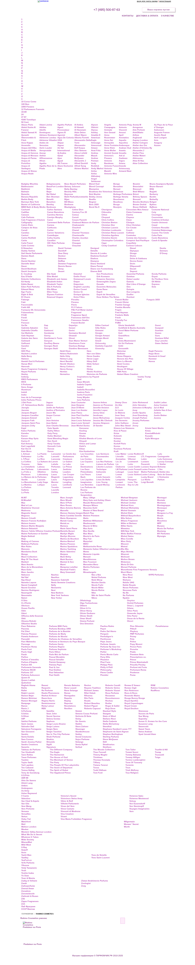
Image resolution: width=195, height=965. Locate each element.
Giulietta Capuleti (103, 346)
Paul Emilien (55, 670)
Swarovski (143, 726)
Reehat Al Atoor (49, 695)
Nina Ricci (128, 575)
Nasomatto (26, 595)
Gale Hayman (27, 335)
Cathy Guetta (53, 238)
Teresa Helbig (28, 770)
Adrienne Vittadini (48, 140)
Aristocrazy (124, 168)
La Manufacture (29, 482)
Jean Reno (76, 418)
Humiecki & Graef (157, 356)
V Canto (25, 796)
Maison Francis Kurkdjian (33, 521)
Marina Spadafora (68, 546)
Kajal (23, 428)
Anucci (122, 132)
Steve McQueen (110, 739)
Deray (61, 269)
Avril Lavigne (160, 137)
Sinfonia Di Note (83, 716)
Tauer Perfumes (28, 757)
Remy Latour (48, 706)
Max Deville (88, 531)
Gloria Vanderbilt (126, 325)
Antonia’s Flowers (108, 156)
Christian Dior (108, 225)
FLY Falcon (76, 307)
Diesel (133, 248)
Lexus (99, 459)
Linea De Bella (103, 479)
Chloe (104, 215)
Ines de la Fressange (31, 397)
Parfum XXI (26, 665)
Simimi (78, 711)
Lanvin (54, 461)
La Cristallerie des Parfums (28, 468)
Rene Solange (71, 690)
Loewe (119, 474)
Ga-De (24, 325)
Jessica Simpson (101, 423)
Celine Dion (77, 209)
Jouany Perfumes (140, 420)
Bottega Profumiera (122, 194)
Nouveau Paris (130, 590)
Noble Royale (129, 585)
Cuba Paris (157, 235)
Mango (24, 554)
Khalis (82, 436)
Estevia (130, 281)
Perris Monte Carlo (109, 654)
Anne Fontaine (111, 145)
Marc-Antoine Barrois (70, 508)
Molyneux (125, 562)
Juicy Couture (160, 405)
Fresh (118, 317)
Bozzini (136, 184)
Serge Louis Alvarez (56, 724)
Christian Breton (109, 222)
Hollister (121, 353)
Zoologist (86, 883)
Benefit (50, 199)
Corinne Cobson (134, 245)
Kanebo (25, 433)
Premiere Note (137, 654)
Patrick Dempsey (57, 662)
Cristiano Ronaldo (160, 227)
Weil (23, 824)
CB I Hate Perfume (56, 243)
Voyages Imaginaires (139, 809)
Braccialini (138, 186)
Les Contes (86, 459)
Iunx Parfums (83, 400)
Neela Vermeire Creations (63, 582)
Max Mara (88, 533)
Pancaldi (25, 639)
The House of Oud (59, 757)
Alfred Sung (80, 166)
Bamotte (25, 194)
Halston (25, 359)
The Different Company (61, 749)
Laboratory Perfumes (42, 475)
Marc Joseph (66, 497)
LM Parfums (121, 469)
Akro (59, 168)
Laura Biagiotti (55, 475)
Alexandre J (80, 161)
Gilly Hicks (100, 328)
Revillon (68, 708)
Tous (127, 767)
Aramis (122, 150)
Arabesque (124, 145)
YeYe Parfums (27, 863)
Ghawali (73, 335)
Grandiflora (123, 335)
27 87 (23, 117)
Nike (94, 593)
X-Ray (24, 847)
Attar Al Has (138, 161)
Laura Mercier (54, 480)
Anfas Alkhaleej (95, 174)
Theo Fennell (99, 752)
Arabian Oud (125, 148)
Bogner (92, 202)
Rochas (109, 701)
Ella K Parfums (54, 287)
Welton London (28, 827)
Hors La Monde (124, 361)
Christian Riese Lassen (112, 233)
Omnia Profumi (87, 621)
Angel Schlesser (96, 180)
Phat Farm (105, 662)
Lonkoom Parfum (120, 486)
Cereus (75, 215)
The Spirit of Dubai (59, 770)
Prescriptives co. (138, 657)
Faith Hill (25, 307)
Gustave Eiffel (162, 338)
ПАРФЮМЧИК (27, 914)
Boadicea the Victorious (100, 191)
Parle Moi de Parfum (59, 654)
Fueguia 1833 (153, 299)
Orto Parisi (132, 616)
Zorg (83, 886)
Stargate (107, 713)
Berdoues (51, 207)
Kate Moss (26, 451)
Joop (134, 410)
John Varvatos (139, 405)
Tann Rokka (27, 755)
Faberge (25, 299)
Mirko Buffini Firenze (131, 533)
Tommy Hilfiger (132, 757)
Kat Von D (26, 449)
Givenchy (99, 348)
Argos (122, 161)
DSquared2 (135, 266)
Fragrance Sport (79, 315)
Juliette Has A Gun (163, 410)
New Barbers (57, 593)
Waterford (26, 821)
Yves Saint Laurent (100, 857)
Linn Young (101, 482)
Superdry (142, 719)
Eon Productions (105, 274)
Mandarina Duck (29, 551)
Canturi (24, 235)
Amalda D (95, 135)
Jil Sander (98, 425)
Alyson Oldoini (94, 126)
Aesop (42, 153)
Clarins (129, 215)
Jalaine (49, 405)
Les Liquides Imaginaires (87, 480)
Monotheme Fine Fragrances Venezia (139, 569)
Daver (24, 266)
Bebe (49, 189)
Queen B (25, 677)
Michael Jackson (129, 500)
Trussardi (159, 755)
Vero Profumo (27, 809)
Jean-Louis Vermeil (80, 423)
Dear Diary (63, 253)
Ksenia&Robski (152, 433)
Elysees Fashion (55, 294)
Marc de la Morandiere (32, 567)
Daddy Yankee (28, 251)
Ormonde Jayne (134, 613)
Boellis (92, 199)
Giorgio (98, 333)
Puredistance (162, 626)
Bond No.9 (94, 207)
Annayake (109, 143)
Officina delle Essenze (32, 616)
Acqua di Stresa (29, 171)
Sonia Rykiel (81, 744)
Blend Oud (94, 184)
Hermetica (65, 374)
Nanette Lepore (28, 582)
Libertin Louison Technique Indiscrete (104, 469)
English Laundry (82, 287)
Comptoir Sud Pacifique (137, 240)
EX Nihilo (156, 281)
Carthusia (52, 227)
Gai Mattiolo (27, 333)
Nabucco (25, 575)
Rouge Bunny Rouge (134, 698)
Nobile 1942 (128, 582)
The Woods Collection (104, 749)
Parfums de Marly (57, 634)
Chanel (75, 230)
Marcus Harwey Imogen (71, 513)
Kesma (82, 433)
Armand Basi (125, 171)
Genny (47, 335)
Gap (46, 325)
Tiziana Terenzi (100, 765)
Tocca (96, 767)
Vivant (64, 816)
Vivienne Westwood (139, 798)
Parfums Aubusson (30, 675)
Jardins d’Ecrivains (55, 410)
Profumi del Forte (138, 667)
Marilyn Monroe (67, 536)
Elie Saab (51, 274)
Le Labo (67, 464)
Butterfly (154, 199)
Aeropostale (45, 150)
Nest (53, 590)
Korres (117, 446)
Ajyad (60, 161)
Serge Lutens (52, 726)
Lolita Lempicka (120, 478)
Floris (74, 305)
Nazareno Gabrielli (60, 580)
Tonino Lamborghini (135, 760)
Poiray (133, 636)
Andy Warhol (97, 168)
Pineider (104, 675)
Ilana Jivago (27, 387)
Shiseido (50, 742)
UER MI (24, 778)
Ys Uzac (25, 875)
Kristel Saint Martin (154, 428)
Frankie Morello (122, 307)
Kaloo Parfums (28, 431)
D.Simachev (27, 248)
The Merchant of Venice (61, 760)
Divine (133, 256)
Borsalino (118, 186)
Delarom (62, 258)
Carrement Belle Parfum (58, 222)
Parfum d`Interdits (30, 659)
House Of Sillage (125, 369)
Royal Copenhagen (133, 703)
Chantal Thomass (80, 233)
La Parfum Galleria (26, 488)
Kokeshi (118, 436)
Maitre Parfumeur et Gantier (34, 533)
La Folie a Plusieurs (26, 473)
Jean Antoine (52, 420)
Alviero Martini (81, 168)
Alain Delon (80, 132)
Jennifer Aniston (101, 407)
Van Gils (25, 803)
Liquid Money (103, 485)
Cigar (104, 243)
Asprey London (140, 140)
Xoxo (23, 852)
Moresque (162, 508)
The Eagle (55, 752)
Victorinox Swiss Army (71, 798)
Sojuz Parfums (82, 739)
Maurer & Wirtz (90, 526)
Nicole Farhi (97, 585)
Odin (23, 611)
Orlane (130, 608)
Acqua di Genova (29, 153)
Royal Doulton (131, 708)
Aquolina (123, 143)
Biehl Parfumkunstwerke (76, 197)
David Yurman (65, 248)
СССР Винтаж (28, 909)
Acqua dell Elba (29, 148)
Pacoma (25, 629)
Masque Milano (90, 505)
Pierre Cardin (106, 672)
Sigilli (49, 744)
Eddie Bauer (27, 284)
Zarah (24, 883)
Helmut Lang (66, 359)
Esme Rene (102, 289)
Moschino (162, 521)
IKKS (23, 382)
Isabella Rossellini (86, 389)
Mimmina (125, 528)
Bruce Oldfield (140, 207)
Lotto (130, 464)
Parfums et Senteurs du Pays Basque (67, 641)
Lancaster (56, 454)
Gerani (72, 328)
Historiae (121, 351)
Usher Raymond (29, 793)
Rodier (108, 703)
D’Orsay (163, 253)
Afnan (42, 161)
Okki (23, 618)
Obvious (25, 605)
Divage (133, 253)
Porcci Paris (136, 647)
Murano (161, 526)
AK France (62, 163)
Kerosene (84, 428)
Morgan (161, 510)
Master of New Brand (93, 510)
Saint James (27, 724)
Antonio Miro (110, 173)
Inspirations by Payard (88, 377)
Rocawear (110, 695)
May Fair (87, 539)
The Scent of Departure (61, 767)
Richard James (91, 690)
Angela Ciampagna (109, 126)
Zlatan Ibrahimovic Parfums (94, 881)
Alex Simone (80, 150)
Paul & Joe (54, 667)
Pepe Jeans (106, 641)
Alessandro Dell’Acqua (80, 146)
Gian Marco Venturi (78, 341)
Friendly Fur (121, 320)
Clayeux (130, 217)
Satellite (50, 711)
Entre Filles (79, 297)
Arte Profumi (139, 130)
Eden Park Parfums (30, 287)
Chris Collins (107, 220)
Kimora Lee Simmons (124, 428)
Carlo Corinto (27, 245)
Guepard (159, 328)
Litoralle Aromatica (120, 457)
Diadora (94, 258)
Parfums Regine (57, 647)
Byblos (153, 204)
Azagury (158, 143)
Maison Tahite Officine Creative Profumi (40, 531)
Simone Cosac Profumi (86, 713)
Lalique (41, 485)
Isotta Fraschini (84, 395)
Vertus (24, 816)
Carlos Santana (54, 209)
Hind (89, 366)
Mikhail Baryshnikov (131, 515)
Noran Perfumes (130, 587)
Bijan (66, 199)
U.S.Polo (25, 775)
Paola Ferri (26, 649)
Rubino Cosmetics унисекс (33, 918)
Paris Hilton (54, 652)
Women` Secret (131, 824)
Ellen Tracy (52, 292)
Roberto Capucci (92, 708)
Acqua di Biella (28, 150)
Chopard (105, 217)
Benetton (51, 202)
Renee (67, 693)
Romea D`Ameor (132, 685)
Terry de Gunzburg (30, 773)
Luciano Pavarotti (145, 462)
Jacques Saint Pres (30, 423)
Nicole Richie (98, 590)
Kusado (149, 436)
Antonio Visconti (123, 128)
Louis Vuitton (134, 474)
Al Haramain (80, 130)
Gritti (120, 346)
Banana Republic (29, 197)
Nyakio (126, 598)
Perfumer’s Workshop (110, 649)
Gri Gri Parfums (125, 343)
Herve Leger (92, 359)
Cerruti (75, 217)
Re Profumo (47, 690)
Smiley (78, 734)
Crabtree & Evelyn (160, 220)
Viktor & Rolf (67, 801)
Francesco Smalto (80, 320)
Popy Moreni (136, 644)
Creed (154, 225)
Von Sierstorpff (136, 806)
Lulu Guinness (165, 459)
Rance (24, 706)
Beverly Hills (70, 191)
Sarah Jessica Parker (31, 742)
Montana (161, 503)
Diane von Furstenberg (102, 269)
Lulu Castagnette (163, 455)
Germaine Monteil (77, 333)
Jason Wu (51, 413)
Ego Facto (26, 292)
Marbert (25, 562)
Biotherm (68, 204)
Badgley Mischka (29, 184)
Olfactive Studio (29, 623)
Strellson (107, 747)
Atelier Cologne (140, 143)
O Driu (24, 600)
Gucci (158, 325)
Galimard (25, 341)
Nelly (53, 585)
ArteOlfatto (138, 132)
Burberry (154, 194)
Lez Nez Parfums (104, 461)
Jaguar (49, 402)
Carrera (50, 225)
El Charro (25, 297)
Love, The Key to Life (133, 483)
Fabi (23, 302)
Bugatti (153, 191)
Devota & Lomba (99, 253)
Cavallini (51, 240)
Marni (63, 564)
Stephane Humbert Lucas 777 (117, 729)
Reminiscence (48, 703)
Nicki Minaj (97, 580)
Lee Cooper (68, 474)
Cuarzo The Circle (160, 233)
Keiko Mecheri (54, 436)
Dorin (132, 263)
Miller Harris (126, 526)
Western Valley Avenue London (36, 832)
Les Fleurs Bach (86, 475)
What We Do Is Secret (31, 834)
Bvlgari (153, 202)
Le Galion (67, 461)
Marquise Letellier (69, 567)
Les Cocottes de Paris (87, 455)
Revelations (70, 706)
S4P (23, 719)
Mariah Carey (66, 521)
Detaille (94, 251)
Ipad (79, 379)
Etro (129, 287)
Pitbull (133, 629)
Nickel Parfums (99, 577)
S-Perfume (26, 711)
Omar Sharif (85, 618)
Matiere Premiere (91, 515)
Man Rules (26, 546)
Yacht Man (26, 855)
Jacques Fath (28, 420)
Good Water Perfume (128, 330)
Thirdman (97, 757)
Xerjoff (24, 850)
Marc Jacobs (27, 572)
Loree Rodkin (134, 454)
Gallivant (25, 343)
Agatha (42, 163)
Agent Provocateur (63, 128)
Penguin (104, 634)
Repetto (68, 698)
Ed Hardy (25, 281)
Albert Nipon (80, 135)
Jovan (135, 423)
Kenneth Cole (54, 446)
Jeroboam (98, 415)
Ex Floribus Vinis (160, 279)
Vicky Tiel (26, 819)
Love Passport (132, 478)
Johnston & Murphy (142, 407)
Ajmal (60, 155)
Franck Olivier (122, 302)
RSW (153, 685)
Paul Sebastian (56, 672)
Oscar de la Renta (135, 618)
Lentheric (67, 485)
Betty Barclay (70, 189)
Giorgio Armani (102, 335)
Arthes (136, 135)
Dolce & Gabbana (138, 258)
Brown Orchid (139, 204)
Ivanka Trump (144, 377)
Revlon (87, 685)
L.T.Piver (25, 459)
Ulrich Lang (27, 783)
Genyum (48, 341)
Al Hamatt (79, 127)
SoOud (78, 747)
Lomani (119, 482)
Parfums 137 (27, 672)
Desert (61, 271)
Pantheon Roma (29, 647)
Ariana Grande (122, 164)
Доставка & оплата (147, 16)
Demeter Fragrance (67, 263)
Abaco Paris (27, 125)
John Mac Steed (123, 425)
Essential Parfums (135, 274)
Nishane (127, 580)
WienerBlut (26, 842)
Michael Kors (127, 505)
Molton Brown (128, 559)
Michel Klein (127, 513)
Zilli (23, 899)
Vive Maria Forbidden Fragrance (76, 819)
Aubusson (159, 130)
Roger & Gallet (112, 706)
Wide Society (27, 839)
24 (22, 114)
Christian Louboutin (111, 230)
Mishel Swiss (127, 536)
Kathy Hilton (54, 431)
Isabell (80, 387)
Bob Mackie (94, 194)
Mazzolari (87, 541)
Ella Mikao (52, 289)
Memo (86, 551)
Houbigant (122, 366)
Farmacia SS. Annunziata (33, 310)
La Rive (41, 459)
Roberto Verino (112, 688)
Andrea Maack (94, 154)
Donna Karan (136, 261)
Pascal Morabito (57, 657)
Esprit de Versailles (106, 294)
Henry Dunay (66, 369)
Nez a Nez (96, 575)
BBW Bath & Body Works (33, 207)
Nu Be (126, 593)
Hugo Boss (154, 353)
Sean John (51, 713)
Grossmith (123, 348)
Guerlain (159, 330)
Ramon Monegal (29, 701)
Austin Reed (160, 135)
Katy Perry (53, 433)
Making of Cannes (30, 541)
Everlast (130, 297)
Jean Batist (51, 423)
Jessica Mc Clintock (102, 420)
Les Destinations (87, 465)
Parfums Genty (56, 644)
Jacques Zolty (28, 425)
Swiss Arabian (145, 731)
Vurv (131, 811)
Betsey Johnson (72, 186)
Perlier (103, 652)
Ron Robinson (131, 690)
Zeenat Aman (27, 888)
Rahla (24, 688)
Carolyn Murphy (55, 217)
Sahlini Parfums (29, 721)
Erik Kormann (103, 276)
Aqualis (122, 140)
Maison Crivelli (28, 518)
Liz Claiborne (120, 465)
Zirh (23, 904)
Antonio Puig (125, 125)
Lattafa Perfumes (55, 465)
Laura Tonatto (55, 486)
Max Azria (88, 528)
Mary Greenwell (67, 572)
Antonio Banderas (108, 162)
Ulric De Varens (28, 780)
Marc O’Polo (66, 503)
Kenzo (51, 451)
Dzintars (164, 251)
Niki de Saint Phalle (101, 595)
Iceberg (25, 377)
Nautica (55, 575)
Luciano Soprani (149, 467)
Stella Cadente (110, 721)
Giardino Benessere (78, 348)
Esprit (99, 292)
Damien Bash (27, 256)
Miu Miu (125, 549)
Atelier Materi (139, 155)
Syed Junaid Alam (147, 734)
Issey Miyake (83, 397)
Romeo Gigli (130, 688)
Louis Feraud (134, 469)
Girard (98, 341)
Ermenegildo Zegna (106, 281)
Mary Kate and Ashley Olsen (97, 500)
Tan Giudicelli (28, 752)
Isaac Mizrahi (83, 382)
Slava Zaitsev (81, 726)
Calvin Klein (27, 225)
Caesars (25, 215)
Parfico (24, 657)
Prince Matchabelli (139, 662)
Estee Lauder (133, 279)
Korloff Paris (120, 443)
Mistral (124, 546)
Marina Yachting (68, 549)
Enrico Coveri (80, 289)
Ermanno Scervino (105, 279)
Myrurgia (161, 536)
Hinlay (90, 369)
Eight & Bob (27, 294)
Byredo (169, 184)
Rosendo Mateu (132, 695)
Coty (154, 212)
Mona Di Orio (127, 564)
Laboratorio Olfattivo (43, 470)
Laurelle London (55, 491)
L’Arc (160, 469)
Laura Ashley (54, 470)
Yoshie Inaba (27, 873)
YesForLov (26, 860)
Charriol (76, 240)
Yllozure (25, 865)
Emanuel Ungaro (55, 297)
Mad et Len (26, 505)
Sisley (78, 719)
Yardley (24, 857)
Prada (133, 652)
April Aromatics (124, 136)
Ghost (72, 338)
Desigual (95, 248)
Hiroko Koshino (94, 371)
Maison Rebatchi (29, 528)
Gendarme (49, 333)
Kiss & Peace (120, 431)
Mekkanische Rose (92, 546)
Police (133, 641)
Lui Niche (145, 479)
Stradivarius (108, 744)
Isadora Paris (83, 392)
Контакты (127, 16)
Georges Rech (51, 346)
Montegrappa (163, 505)
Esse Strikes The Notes (108, 297)
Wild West (26, 845)
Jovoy (135, 425)
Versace (25, 811)
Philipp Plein (106, 665)
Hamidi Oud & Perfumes (32, 361)
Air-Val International (63, 149)
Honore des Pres (125, 359)
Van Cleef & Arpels (30, 801)
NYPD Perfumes (156, 575)
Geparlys (73, 325)
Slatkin (78, 724)
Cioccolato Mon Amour (137, 209)
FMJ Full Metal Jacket (82, 310)
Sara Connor (27, 739)
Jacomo (25, 410)
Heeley (24, 374)
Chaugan (76, 243)
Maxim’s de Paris (91, 536)
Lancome (55, 459)
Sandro (24, 734)
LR (142, 454)
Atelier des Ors (140, 145)
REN (44, 708)
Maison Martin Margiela (32, 526)
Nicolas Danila (98, 582)
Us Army (25, 791)
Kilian (82, 449)
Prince (133, 659)
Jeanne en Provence (103, 405)
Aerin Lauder (45, 148)
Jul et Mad (159, 407)
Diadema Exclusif (99, 256)
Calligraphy (26, 222)
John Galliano (122, 423)
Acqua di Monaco (29, 155)
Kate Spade (53, 428)
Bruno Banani (156, 186)
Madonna (25, 510)
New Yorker (56, 598)
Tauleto (25, 760)
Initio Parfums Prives (31, 400)
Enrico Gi (78, 292)
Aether (42, 155)
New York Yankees (60, 595)
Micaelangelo (89, 572)
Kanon (24, 436)
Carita (24, 240)
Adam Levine (45, 125)
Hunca (152, 361)
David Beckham (28, 269)
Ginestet (99, 330)
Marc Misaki (66, 500)
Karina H (25, 441)
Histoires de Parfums (97, 374)
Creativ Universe (160, 222)
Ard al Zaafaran (123, 156)
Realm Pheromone (50, 693)
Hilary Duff (92, 361)
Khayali (83, 441)
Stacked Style (109, 711)
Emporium (79, 284)
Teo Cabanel (27, 767)
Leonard (67, 487)
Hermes (63, 371)
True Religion (131, 773)
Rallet (24, 690)
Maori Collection (29, 557)
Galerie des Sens (29, 338)
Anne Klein (109, 148)
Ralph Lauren (27, 693)
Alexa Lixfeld (80, 153)
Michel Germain (128, 510)
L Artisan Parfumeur (26, 455)
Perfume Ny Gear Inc (110, 647)
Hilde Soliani (93, 364)
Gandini (25, 346)
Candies (25, 233)
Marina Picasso (67, 544)
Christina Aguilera (110, 235)
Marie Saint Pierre (68, 528)
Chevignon (106, 209)
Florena (75, 302)
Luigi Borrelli (147, 482)
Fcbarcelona (27, 312)
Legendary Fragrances (68, 478)
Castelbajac (53, 235)
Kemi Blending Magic (58, 438)
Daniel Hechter (28, 261)
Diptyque (134, 251)
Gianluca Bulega (77, 346)
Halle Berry (26, 356)
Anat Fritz (95, 150)
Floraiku (75, 299)
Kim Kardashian (87, 451)
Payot (103, 629)
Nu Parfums (128, 595)
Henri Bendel (66, 361)
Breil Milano (138, 191)
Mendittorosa (89, 559)
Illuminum (26, 389)
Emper (77, 281)
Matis (86, 518)
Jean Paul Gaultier (80, 415)
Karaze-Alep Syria (29, 438)
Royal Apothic (131, 701)
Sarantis (25, 747)
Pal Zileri (25, 631)
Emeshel (78, 274)
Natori (24, 598)
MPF (159, 523)
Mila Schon (126, 518)
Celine (50, 245)
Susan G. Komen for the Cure (152, 721)
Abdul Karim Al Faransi (28, 128)
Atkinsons (138, 158)
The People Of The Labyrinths (64, 765)
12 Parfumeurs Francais (32, 109)
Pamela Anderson (29, 636)
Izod (140, 379)
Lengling (67, 482)
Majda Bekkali (28, 536)
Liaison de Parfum (105, 464)
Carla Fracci (27, 243)
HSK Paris (122, 371)
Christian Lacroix (109, 227)
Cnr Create (131, 227)
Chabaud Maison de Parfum (85, 222)
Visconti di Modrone (70, 811)
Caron (50, 220)
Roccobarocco (112, 698)
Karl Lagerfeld (28, 446)
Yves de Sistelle (99, 855)
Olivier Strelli (86, 616)
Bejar (49, 191)
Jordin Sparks (139, 413)
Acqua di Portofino (25, 162)
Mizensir (125, 554)
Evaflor (130, 294)
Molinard (125, 557)
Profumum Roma (138, 670)
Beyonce (68, 194)
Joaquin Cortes (122, 418)
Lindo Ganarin (103, 477)
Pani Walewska (28, 641)
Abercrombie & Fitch (28, 138)
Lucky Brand (147, 477)
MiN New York (127, 531)
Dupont (133, 271)
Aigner (60, 145)
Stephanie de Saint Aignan (116, 731)
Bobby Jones (95, 197)
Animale (108, 130)
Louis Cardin (134, 467)
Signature (51, 747)
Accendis (25, 145)
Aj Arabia (61, 153)
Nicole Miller (97, 587)
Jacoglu (25, 407)
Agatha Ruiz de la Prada (48, 167)
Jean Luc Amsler (79, 410)
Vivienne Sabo (136, 796)
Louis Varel (133, 472)
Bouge (116, 204)
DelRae (61, 261)
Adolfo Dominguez (44, 131)
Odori (24, 613)
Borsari (116, 189)
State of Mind (109, 716)
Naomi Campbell (29, 585)
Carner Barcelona (55, 212)
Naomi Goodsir (28, 587)
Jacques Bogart (29, 413)
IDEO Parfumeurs (29, 379)
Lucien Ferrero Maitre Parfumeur (149, 470)
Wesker (24, 829)
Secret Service (53, 716)
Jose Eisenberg (139, 415)
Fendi (24, 317)
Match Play (88, 513)
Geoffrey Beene (51, 343)
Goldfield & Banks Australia (131, 328)
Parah (24, 654)
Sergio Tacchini (54, 731)
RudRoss (155, 690)
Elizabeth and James (57, 279)
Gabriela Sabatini (29, 328)
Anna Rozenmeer (109, 136)
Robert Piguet (91, 706)
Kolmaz (117, 438)
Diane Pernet (97, 266)
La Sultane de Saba (44, 462)
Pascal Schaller (56, 659)
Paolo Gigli (26, 652)
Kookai (117, 441)
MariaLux (64, 523)
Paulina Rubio (107, 626)
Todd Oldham (99, 770)
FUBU (118, 323)
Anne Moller (110, 150)
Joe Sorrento (121, 420)
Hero (89, 351)
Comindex (131, 235)
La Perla (25, 492)
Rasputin (46, 688)
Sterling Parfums (111, 737)
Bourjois (117, 207)
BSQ (152, 189)
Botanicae (118, 191)
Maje (23, 539)
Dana (23, 258)
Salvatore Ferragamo (31, 729)
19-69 (24, 112)
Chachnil (76, 227)
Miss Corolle (127, 539)
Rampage (25, 703)
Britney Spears (140, 197)
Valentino (25, 798)
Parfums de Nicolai (58, 636)
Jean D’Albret (77, 407)
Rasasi (45, 685)
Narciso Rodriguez (30, 590)
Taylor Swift (27, 762)
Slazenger (80, 729)
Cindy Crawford (109, 245)
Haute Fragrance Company (34, 369)
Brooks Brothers (141, 202)
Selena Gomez (53, 719)
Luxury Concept (165, 461)
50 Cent (25, 122)
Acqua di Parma (29, 158)
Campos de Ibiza (29, 227)
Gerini (72, 330)
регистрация (165, 1)
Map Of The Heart (29, 559)
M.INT (24, 497)
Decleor (62, 256)
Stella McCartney (111, 724)
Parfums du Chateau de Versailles (65, 639)
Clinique (130, 222)
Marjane (64, 554)
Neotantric (56, 587)
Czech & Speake (159, 240)
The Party (54, 762)
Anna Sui (108, 140)
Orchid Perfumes (135, 603)
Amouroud (96, 145)
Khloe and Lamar (87, 443)
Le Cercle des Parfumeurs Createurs (69, 456)
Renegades (69, 695)
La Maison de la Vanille (29, 478)
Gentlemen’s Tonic (53, 338)
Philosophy (105, 670)
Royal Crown (130, 706)
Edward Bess (27, 289)
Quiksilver (26, 683)
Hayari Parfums (28, 371)
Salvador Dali (27, 726)
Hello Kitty (65, 356)
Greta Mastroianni (127, 341)
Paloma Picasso (29, 634)
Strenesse (143, 711)
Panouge (25, 644)
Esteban (131, 276)
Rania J (25, 708)
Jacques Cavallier (30, 415)
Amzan (94, 148)
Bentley (50, 204)
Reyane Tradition (92, 688)
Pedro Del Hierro (108, 631)
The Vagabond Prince (60, 773)
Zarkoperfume (28, 886)
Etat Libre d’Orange (136, 284)
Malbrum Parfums (29, 544)
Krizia (148, 431)
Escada (100, 284)
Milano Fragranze (129, 521)
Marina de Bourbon (69, 539)
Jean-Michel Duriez (80, 425)
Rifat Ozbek (90, 693)
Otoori (130, 621)
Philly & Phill (106, 667)
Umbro (24, 785)
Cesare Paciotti (79, 220)
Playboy (134, 631)
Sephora (50, 721)
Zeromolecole (28, 893)
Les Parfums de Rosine (88, 488)
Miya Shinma (127, 551)
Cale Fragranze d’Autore (33, 220)
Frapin (118, 310)
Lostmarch (133, 461)
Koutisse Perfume (122, 449)
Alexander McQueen (79, 156)
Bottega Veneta (120, 197)
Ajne (59, 158)
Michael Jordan (128, 503)
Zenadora (26, 891)
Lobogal (120, 472)
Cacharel (25, 209)
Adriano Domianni (48, 135)
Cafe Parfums (27, 217)
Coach (129, 230)
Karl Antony (27, 443)
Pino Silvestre (136, 626)
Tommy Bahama (133, 755)
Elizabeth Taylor (55, 284)
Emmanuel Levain (82, 279)
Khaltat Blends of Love (90, 438)
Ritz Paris (88, 698)
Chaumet (76, 245)
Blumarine (94, 189)
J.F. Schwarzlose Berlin (32, 405)
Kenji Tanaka (54, 443)
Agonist (61, 135)
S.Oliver (25, 716)
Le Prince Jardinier (67, 468)
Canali (24, 230)
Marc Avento (27, 564)
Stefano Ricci (109, 719)
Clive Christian (133, 225)
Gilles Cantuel (102, 325)
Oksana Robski (28, 621)
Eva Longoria (133, 292)
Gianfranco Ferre (77, 343)
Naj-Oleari (26, 580)
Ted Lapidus (27, 765)
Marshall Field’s (68, 569)
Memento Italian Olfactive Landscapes (102, 549)
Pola (132, 639)
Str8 (105, 742)
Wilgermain (129, 821)
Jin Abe (118, 405)
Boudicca (118, 202)
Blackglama (70, 207)
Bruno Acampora (158, 184)
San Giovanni (27, 731)
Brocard (137, 199)
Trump (158, 752)
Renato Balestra (72, 685)
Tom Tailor (130, 749)
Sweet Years (144, 729)
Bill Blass (69, 202)
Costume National (160, 209)
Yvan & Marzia (28, 878)
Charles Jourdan (80, 238)
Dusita (163, 248)
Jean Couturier (78, 402)
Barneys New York (30, 202)
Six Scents (80, 721)
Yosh (23, 870)
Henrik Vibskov (67, 364)
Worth (127, 827)
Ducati (133, 269)
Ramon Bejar (27, 695)
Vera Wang (26, 806)
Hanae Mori (26, 364)
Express (156, 284)
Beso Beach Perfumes (75, 184)
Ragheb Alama (28, 685)
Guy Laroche (161, 341)
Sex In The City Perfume (58, 734)
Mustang (161, 531)
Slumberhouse (82, 731)
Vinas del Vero (68, 806)
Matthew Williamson (93, 521)
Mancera (25, 549)
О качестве (167, 16)
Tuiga (157, 757)
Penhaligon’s (106, 636)
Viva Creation (67, 814)
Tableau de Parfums (31, 749)
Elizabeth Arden (54, 281)
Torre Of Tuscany (133, 762)
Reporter (68, 703)
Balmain (25, 191)
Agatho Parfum (64, 125)
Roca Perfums (112, 693)
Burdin (153, 197)
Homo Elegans (124, 356)
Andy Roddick (95, 164)
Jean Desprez (77, 405)
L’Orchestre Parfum (163, 478)
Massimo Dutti (90, 508)
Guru (157, 335)
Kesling (83, 431)
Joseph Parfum (139, 418)
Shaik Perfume (53, 737)
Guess (158, 333)
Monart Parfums (128, 567)
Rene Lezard (70, 688)
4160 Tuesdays (28, 119)
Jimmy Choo (121, 402)
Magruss (25, 515)
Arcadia (122, 153)
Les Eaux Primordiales (87, 470)
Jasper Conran (53, 415)
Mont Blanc (126, 572)
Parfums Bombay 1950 (60, 629)
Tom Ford (97, 773)
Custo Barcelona (160, 238)
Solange (79, 742)
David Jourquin (28, 271)
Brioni (136, 194)
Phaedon (104, 659)
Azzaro (157, 145)
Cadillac (25, 212)
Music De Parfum (165, 528)
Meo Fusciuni (90, 562)
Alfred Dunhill (81, 163)
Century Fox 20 (79, 212)
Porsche (134, 649)
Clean (129, 220)
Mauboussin (89, 523)
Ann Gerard (109, 132)
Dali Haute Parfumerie (31, 253)
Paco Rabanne (28, 626)
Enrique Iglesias (81, 294)
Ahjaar (60, 143)
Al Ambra (78, 125)
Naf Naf (24, 577)
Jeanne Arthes (100, 402)
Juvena (157, 418)
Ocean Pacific (28, 608)
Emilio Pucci (80, 276)
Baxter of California (30, 204)
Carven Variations (55, 233)
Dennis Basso (65, 266)
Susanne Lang (145, 724)
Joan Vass (120, 415)
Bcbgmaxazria (53, 184)
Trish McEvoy (132, 770)
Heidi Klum (65, 351)
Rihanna (88, 695)
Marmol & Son (67, 562)
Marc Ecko (26, 569)
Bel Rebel (51, 194)
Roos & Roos (130, 693)
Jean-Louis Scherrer (81, 420)
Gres (120, 338)
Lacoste (41, 479)
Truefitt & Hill (161, 749)
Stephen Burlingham (113, 734)
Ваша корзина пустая (158, 10)
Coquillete (131, 243)
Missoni (125, 544)
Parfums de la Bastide (59, 631)
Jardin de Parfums (55, 407)
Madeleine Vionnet (30, 508)
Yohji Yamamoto (29, 868)
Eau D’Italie (26, 276)
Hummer (153, 359)
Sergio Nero (52, 729)
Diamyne (95, 261)
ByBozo (153, 207)
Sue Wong (143, 716)
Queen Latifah (28, 680)
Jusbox (157, 413)
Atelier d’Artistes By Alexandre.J (142, 149)
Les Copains (87, 461)
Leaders (67, 472)
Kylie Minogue (152, 438)
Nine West (128, 577)
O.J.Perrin (26, 603)
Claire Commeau (134, 212)
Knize (116, 433)
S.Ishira (25, 713)
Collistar (130, 233)
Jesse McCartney (101, 418)
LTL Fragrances (148, 456)
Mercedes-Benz (90, 564)
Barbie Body (27, 199)
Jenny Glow (98, 413)
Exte (154, 287)
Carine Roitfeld (28, 238)
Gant (23, 348)
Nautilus (55, 577)
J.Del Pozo (26, 402)
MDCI (85, 544)
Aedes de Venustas (44, 144)
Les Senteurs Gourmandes (102, 455)
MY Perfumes (163, 533)
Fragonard (76, 312)
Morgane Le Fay (165, 513)
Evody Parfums (159, 274)
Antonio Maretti (108, 169)
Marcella (64, 510)
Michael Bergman (129, 497)
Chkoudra (106, 212)
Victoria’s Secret (68, 796)
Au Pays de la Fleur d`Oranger (163, 126)
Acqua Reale (27, 173)
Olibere (83, 605)
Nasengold (26, 593)
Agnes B (61, 132)
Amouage (95, 143)
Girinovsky (100, 343)
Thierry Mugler (100, 755)
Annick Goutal (111, 153)
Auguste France (162, 132)
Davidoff (62, 251)
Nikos (94, 598)
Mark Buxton (66, 559)
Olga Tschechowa (88, 603)
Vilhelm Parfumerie (70, 803)
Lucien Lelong (148, 474)
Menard (87, 557)
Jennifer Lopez (100, 410)
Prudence (134, 672)
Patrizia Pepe (55, 665)
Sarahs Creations (29, 744)
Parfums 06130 (28, 670)
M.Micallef (26, 500)
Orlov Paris (132, 611)
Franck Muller (121, 299)
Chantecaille (78, 235)
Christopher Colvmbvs (112, 240)
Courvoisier (157, 217)
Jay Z (48, 418)
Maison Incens (28, 523)
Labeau (41, 467)
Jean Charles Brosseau (57, 425)
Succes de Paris (146, 713)
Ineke (24, 395)
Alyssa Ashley (94, 131)
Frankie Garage (122, 305)
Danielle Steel (28, 263)
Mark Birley (65, 557)
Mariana (64, 526)
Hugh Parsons (155, 351)
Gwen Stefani (161, 343)
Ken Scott (52, 441)
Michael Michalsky (130, 508)
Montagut (162, 497)
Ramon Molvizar (29, 698)
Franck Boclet (78, 323)
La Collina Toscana (26, 462)
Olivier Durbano (87, 613)
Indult (24, 392)
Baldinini (25, 189)
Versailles (26, 814)
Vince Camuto (67, 809)
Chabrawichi (78, 225)
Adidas (42, 127)
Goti (120, 333)
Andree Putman (94, 159)
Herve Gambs (93, 356)
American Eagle (95, 138)
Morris (160, 518)
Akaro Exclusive (65, 166)
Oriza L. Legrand (135, 605)
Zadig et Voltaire (29, 881)
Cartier (50, 230)
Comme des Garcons (136, 238)
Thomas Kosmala (101, 760)
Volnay (132, 801)
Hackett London (29, 353)
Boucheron (118, 199)
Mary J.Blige (89, 497)
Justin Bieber (160, 415)
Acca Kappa (27, 143)
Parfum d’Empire (29, 662)
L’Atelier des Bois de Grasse (165, 473)
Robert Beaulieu (92, 703)
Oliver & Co (85, 608)
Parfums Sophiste (57, 649)
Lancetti (55, 456)
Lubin (144, 459)
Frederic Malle (122, 315)
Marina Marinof (67, 541)
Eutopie (130, 289)
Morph (160, 515)
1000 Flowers (27, 107)
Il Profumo (26, 384)
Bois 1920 (94, 204)
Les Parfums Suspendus (87, 493)
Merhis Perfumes (91, 567)
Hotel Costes (123, 364)
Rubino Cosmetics (160, 688)
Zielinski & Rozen (29, 896)
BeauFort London (55, 186)
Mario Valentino (67, 551)
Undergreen (27, 788)
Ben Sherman (53, 197)
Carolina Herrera (55, 215)
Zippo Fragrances (30, 901)
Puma (132, 675)
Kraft (116, 451)
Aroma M (137, 125)
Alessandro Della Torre (82, 141)
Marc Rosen (66, 505)
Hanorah (25, 366)
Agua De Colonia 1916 (65, 138)
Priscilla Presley (137, 665)
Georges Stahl (51, 348)
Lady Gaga (42, 482)
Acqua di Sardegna (26, 167)
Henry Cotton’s (67, 366)
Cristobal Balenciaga (162, 230)
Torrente (129, 765)
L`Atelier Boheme (162, 465)
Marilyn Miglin (67, 533)
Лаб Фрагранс (28, 906)
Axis (156, 140)
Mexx (85, 569)
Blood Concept (96, 186)
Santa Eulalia (27, 737)
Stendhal (107, 726)
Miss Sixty (126, 541)
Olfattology (85, 600)
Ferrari (24, 320)
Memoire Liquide (91, 554)
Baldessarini (27, 186)
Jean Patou (76, 413)
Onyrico (131, 600)
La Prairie (42, 454)
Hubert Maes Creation (127, 374)
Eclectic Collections (31, 279)
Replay (67, 701)
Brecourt (137, 189)
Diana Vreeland (98, 263)
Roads (87, 701)
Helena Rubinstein (69, 353)
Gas (46, 328)
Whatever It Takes (30, 837)
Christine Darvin (109, 238)
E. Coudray (26, 274)
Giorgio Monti (102, 338)
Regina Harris (48, 701)
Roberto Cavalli (112, 685)
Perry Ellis (105, 657)
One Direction (86, 623)
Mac (23, 503)
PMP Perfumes (137, 634)
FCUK (24, 315)
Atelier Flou (138, 153)
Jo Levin (119, 410)
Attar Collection (140, 163)
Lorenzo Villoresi (132, 457)
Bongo (116, 184)
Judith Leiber (160, 402)
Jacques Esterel (29, 418)
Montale (161, 500)
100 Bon (25, 104)
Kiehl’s (82, 446)
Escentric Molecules (106, 287)
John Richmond (140, 402)
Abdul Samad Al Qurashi (29, 133)
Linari (99, 474)
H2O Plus (25, 351)
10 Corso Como (28, 101)
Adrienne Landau (47, 137)
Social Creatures (83, 737)
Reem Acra (47, 698)
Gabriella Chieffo (29, 330)
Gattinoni (48, 330)
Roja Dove (110, 708)
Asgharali (137, 137)
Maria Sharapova (68, 518)
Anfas (94, 171)
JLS (117, 407)
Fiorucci (25, 323)
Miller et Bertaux (129, 523)
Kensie (51, 449)
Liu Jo (119, 461)
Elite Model (52, 276)
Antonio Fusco (111, 166)
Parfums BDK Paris (58, 626)
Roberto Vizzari (112, 690)
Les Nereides (87, 485)
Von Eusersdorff (137, 803)
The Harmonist (57, 755)
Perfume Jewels (108, 644)
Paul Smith (54, 675)
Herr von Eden (94, 353)
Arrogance (138, 127)
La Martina (26, 485)
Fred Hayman (121, 312)
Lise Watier (121, 454)
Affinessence (45, 158)
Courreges (157, 215)
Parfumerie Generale (31, 667)
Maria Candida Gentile (71, 515)
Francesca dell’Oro (80, 317)
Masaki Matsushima (92, 503)
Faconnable (27, 305)
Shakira (50, 739)
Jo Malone (120, 413)
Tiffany (96, 762)
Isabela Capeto (84, 384)
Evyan (155, 276)
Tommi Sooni (131, 752)
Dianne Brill (96, 271)
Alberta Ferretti (81, 137)
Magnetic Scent (28, 513)
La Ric (40, 456)
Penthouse (105, 639)
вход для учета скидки (147, 1)
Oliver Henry (86, 611)
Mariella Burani (67, 531)
